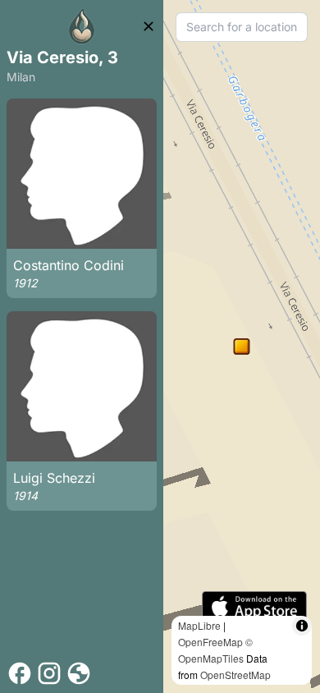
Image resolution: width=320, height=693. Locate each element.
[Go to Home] (82, 26)
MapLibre (199, 625)
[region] (241, 346)
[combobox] (241, 27)
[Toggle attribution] (302, 626)
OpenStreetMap (235, 675)
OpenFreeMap (210, 642)
